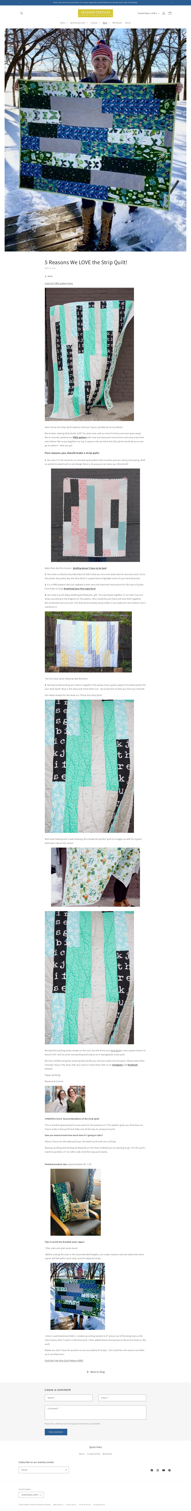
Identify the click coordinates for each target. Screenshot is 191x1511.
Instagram (117, 1064)
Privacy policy (71, 1505)
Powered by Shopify (43, 1505)
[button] (22, 13)
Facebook (133, 1064)
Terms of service (85, 1505)
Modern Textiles (30, 1505)
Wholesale (107, 1454)
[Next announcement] (171, 2)
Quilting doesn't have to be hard (89, 568)
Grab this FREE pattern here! (59, 283)
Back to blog (97, 1371)
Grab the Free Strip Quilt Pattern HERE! (64, 1360)
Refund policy (58, 1505)
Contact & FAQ (93, 1454)
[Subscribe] (66, 1470)
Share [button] (50, 276)
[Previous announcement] (19, 2)
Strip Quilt (116, 1050)
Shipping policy (99, 1505)
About (82, 1454)
